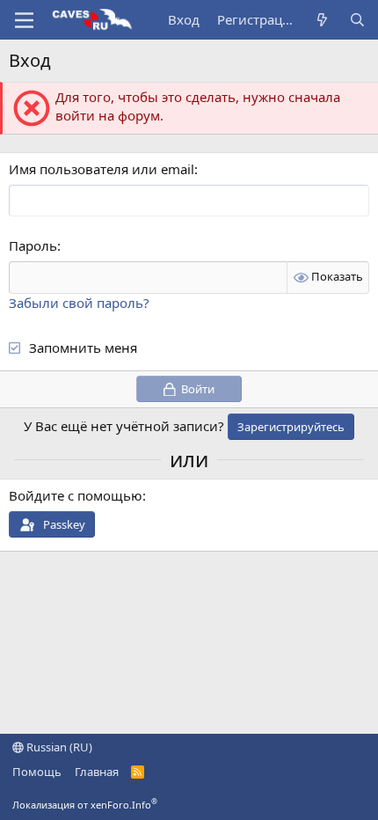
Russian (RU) (58, 747)
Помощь (37, 772)
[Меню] (24, 20)
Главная (97, 772)
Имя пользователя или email (101, 169)
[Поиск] (357, 20)
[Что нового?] (322, 20)
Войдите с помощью (75, 495)
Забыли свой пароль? (79, 302)
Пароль (33, 245)
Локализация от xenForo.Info (84, 804)
